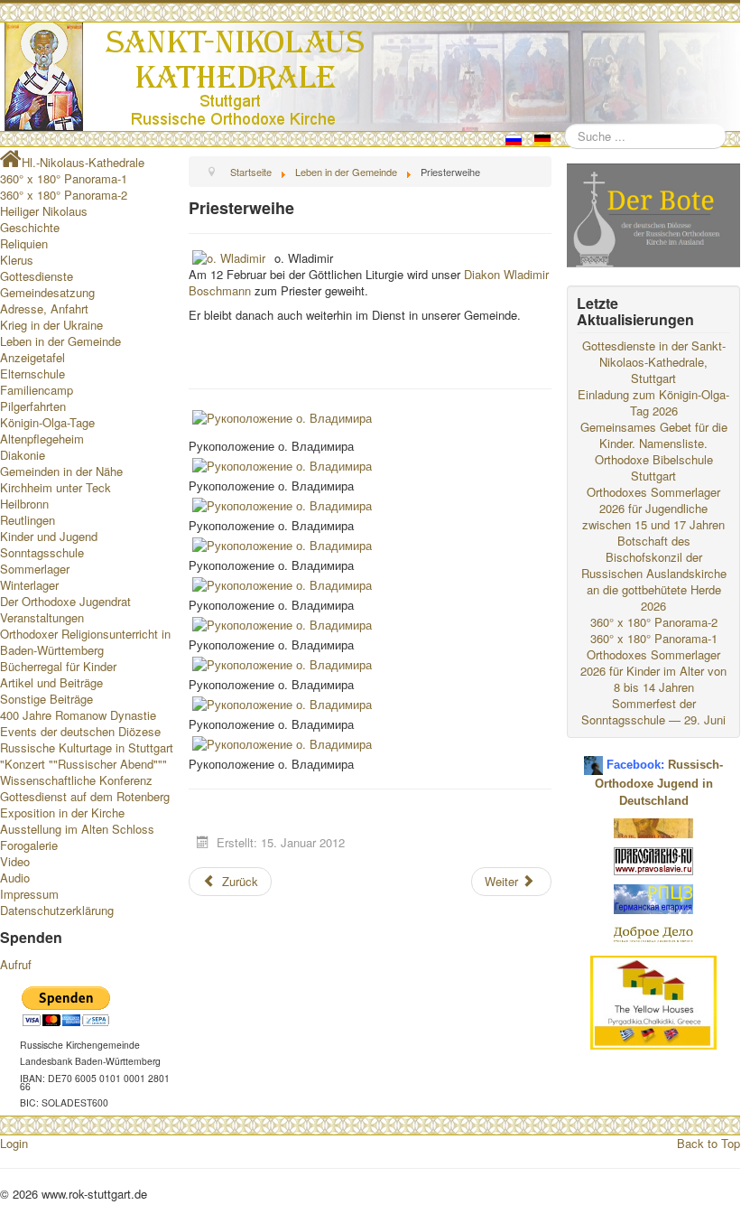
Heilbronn (24, 503)
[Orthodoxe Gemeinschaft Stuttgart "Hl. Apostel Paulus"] (653, 827)
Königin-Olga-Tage (47, 422)
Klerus (16, 259)
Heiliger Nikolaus (44, 210)
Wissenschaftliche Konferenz (76, 780)
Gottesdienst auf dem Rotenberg (85, 796)
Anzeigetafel (32, 357)
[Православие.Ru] (653, 859)
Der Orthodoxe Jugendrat (65, 601)
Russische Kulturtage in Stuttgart (86, 747)
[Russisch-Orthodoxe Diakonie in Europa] (653, 933)
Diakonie (22, 454)
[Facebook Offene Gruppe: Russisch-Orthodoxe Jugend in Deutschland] (593, 758)
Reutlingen (27, 519)
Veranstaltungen (42, 617)
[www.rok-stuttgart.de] (372, 77)
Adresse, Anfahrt (44, 308)
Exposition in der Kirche (62, 812)
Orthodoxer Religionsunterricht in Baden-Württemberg (85, 641)
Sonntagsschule (42, 552)
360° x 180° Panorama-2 (63, 194)
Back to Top (708, 1143)
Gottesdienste (36, 276)
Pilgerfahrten (33, 406)
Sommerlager (34, 568)
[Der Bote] (653, 213)
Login (14, 1143)
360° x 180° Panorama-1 (63, 178)
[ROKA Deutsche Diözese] (653, 897)
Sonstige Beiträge (46, 698)
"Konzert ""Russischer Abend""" (83, 763)
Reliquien (24, 243)
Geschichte (30, 227)
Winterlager (29, 584)
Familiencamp (36, 389)
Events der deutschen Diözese (80, 731)
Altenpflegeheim (42, 438)
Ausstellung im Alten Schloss (77, 828)
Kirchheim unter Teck (55, 487)
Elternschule (32, 373)
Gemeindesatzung (47, 292)
